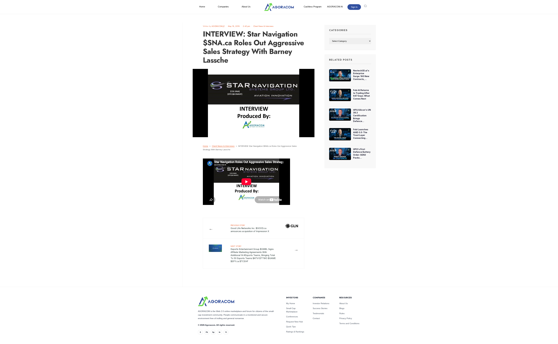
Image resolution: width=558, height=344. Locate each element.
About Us (246, 6)
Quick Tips (291, 326)
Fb (207, 332)
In (219, 332)
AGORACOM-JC (218, 26)
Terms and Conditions (349, 323)
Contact (316, 318)
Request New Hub (294, 322)
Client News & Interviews (263, 26)
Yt (226, 332)
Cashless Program (313, 6)
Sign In (354, 7)
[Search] (365, 6)
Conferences (292, 316)
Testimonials (318, 313)
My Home (290, 303)
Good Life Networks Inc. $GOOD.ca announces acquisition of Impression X (250, 228)
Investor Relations (321, 303)
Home (202, 6)
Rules (342, 313)
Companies (223, 6)
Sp (213, 332)
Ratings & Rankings (295, 332)
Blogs (341, 308)
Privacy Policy (345, 318)
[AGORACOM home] (279, 7)
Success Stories (320, 308)
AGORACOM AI (335, 6)
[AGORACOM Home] (216, 301)
